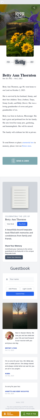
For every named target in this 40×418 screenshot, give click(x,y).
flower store (26, 146)
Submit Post (20, 294)
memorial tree (28, 142)
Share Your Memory (14, 257)
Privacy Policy (14, 408)
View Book (10, 224)
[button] (20, 316)
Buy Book (22, 224)
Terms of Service (26, 408)
